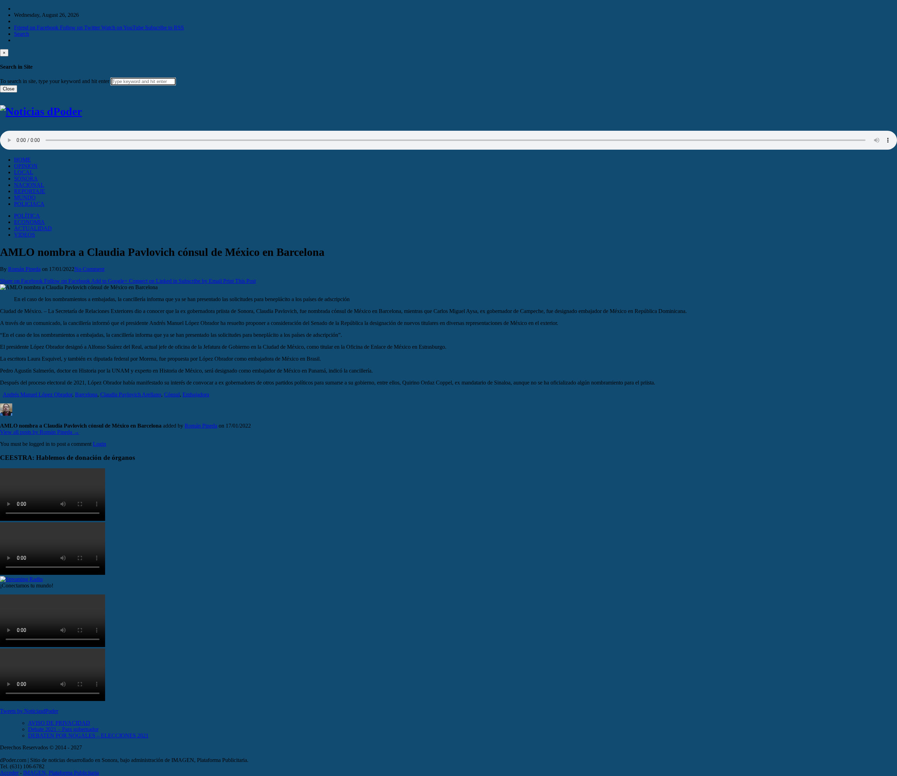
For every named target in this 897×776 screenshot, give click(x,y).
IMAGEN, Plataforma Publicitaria (61, 773)
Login (99, 444)
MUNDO (25, 197)
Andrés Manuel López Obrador (37, 394)
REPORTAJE (29, 191)
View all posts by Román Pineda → (39, 432)
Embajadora (196, 394)
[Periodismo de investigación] (41, 111)
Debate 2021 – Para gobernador (63, 729)
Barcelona (86, 394)
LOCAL (23, 172)
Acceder (9, 773)
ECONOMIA (29, 222)
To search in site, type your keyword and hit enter (54, 81)
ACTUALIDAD (33, 228)
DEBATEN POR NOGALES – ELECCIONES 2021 (88, 735)
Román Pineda (24, 269)
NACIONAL (29, 185)
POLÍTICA (27, 216)
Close (8, 88)
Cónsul (172, 394)
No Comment (89, 269)
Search (21, 34)
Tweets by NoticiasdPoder (29, 711)
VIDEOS (24, 235)
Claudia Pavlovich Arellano (130, 394)
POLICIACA (29, 204)
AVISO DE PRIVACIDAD (59, 723)
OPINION (25, 166)
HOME (22, 160)
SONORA (26, 179)
